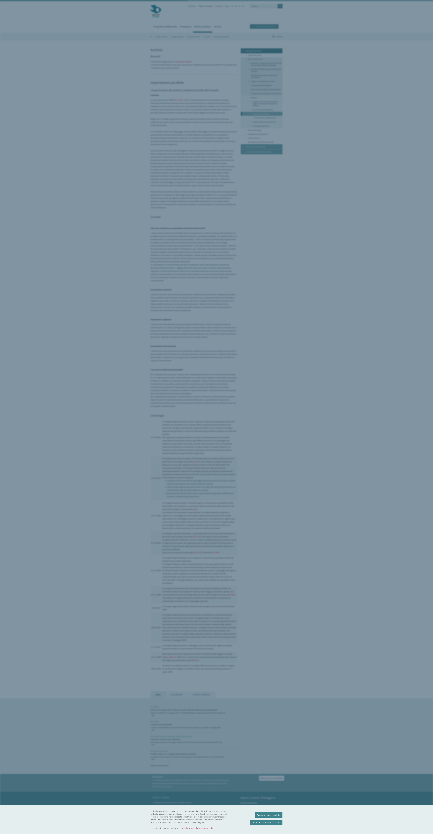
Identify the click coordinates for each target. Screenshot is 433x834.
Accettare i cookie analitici (268, 815)
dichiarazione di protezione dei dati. (198, 828)
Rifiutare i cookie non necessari (266, 822)
